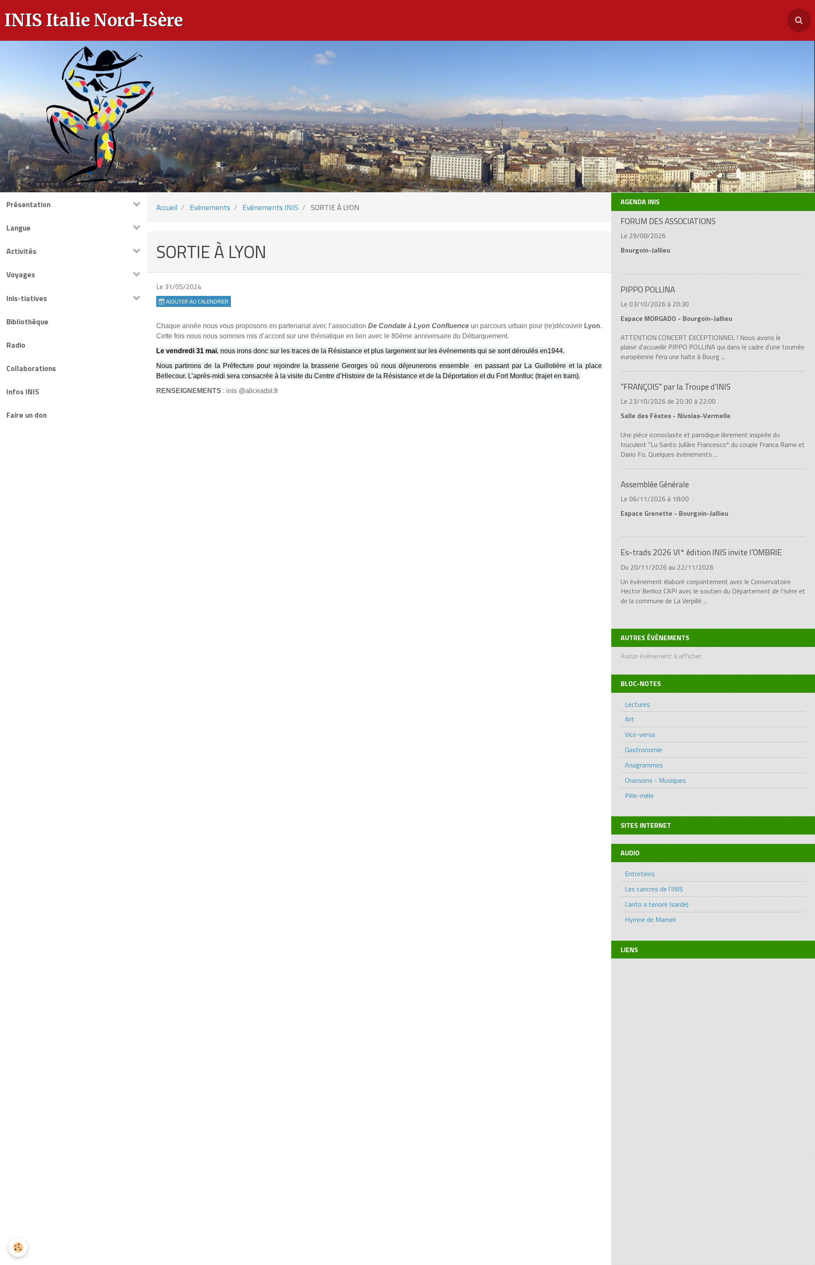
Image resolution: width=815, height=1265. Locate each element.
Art (629, 719)
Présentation (28, 204)
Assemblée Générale (655, 484)
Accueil (166, 207)
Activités (21, 251)
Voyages (20, 274)
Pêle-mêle (639, 795)
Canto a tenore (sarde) (657, 904)
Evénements (210, 207)
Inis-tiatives (26, 298)
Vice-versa (640, 734)
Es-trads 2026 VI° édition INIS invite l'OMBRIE (701, 552)
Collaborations (31, 368)
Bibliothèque (27, 321)
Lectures (637, 704)
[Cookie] (18, 1247)
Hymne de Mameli (650, 919)
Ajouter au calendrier (196, 301)
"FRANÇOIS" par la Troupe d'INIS (676, 386)
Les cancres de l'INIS (654, 889)
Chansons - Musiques (655, 780)
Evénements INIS (270, 207)
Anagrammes (644, 765)
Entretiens (640, 874)
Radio (15, 345)
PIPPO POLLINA (648, 289)
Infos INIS (22, 391)
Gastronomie (643, 750)
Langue (18, 227)
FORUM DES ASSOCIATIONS (668, 221)
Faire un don (26, 415)
